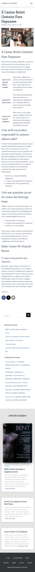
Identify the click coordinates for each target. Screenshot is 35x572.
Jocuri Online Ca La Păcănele (14, 340)
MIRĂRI (14, 563)
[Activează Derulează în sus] (31, 568)
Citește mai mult (10, 488)
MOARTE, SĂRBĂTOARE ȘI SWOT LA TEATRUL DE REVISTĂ (17, 365)
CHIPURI (29, 563)
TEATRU (6, 466)
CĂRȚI (27, 558)
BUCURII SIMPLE (17, 558)
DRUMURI (6, 563)
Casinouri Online (10, 344)
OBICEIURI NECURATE (20, 386)
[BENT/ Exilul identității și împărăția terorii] (17, 443)
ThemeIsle (24, 567)
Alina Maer (8, 389)
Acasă (8, 558)
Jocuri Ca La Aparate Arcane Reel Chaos (17, 336)
